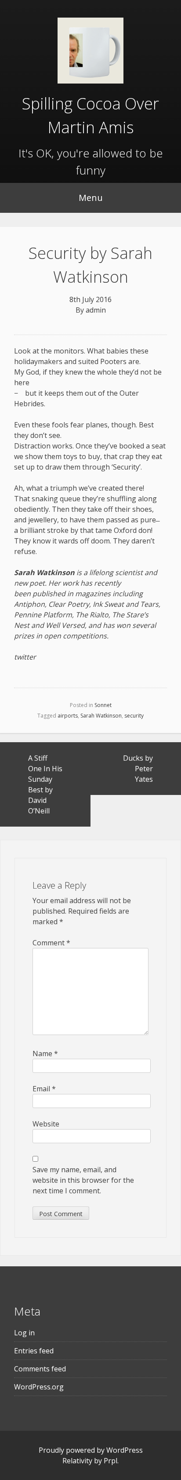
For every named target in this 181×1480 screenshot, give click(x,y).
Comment (51, 943)
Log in (24, 1333)
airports (68, 715)
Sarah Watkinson (101, 715)
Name (45, 1053)
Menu (91, 198)
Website (46, 1124)
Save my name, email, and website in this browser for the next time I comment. (83, 1180)
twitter (25, 657)
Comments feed (40, 1369)
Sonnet (103, 705)
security (134, 715)
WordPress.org (39, 1387)
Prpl (110, 1460)
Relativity (77, 1460)
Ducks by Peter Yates (138, 768)
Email (44, 1089)
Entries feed (34, 1351)
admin (96, 310)
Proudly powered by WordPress (91, 1450)
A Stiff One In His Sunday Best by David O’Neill (45, 784)
